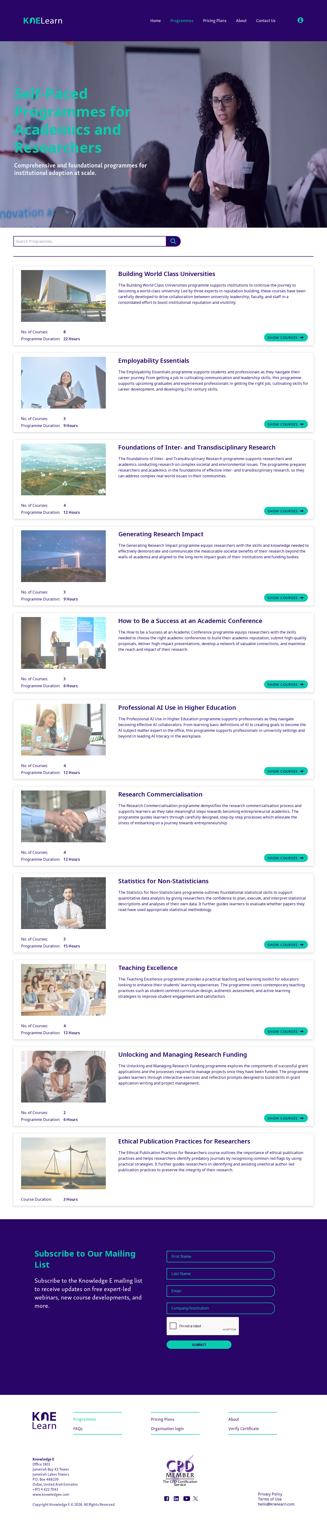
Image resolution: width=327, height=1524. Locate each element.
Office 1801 (41, 1464)
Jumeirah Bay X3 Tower (51, 1469)
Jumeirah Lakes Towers (51, 1474)
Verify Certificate (243, 1428)
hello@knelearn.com (276, 1504)
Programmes (181, 20)
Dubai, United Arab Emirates (55, 1484)
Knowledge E (43, 1459)
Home (155, 20)
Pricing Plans (214, 20)
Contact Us (266, 20)
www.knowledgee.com (51, 1494)
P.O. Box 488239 (45, 1479)
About (241, 20)
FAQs (78, 1428)
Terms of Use (270, 1499)
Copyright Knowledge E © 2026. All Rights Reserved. (74, 1504)
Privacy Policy (270, 1494)
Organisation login (167, 1428)
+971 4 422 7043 (45, 1489)
